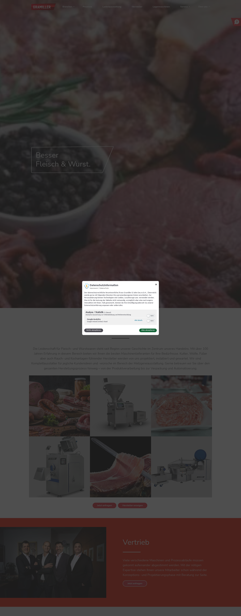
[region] (120, 318)
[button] (148, 316)
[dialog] (120, 308)
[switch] (150, 315)
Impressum (94, 288)
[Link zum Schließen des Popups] (156, 285)
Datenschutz (104, 288)
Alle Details (138, 320)
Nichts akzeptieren (93, 330)
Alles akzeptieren (148, 330)
